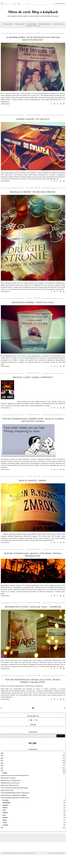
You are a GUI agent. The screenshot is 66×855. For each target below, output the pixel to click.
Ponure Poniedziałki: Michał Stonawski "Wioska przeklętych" (33, 554)
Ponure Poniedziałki (44, 24)
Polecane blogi (58, 24)
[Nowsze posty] (1, 708)
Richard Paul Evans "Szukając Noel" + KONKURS (33, 606)
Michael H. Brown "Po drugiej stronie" (33, 192)
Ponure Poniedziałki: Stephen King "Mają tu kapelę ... (15, 788)
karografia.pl (60, 853)
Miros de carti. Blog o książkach (33, 11)
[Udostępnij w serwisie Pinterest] (63, 104)
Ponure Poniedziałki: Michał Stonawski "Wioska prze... (15, 792)
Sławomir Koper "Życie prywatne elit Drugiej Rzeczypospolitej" (33, 38)
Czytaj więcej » (5, 103)
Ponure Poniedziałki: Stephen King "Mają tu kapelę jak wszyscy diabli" (33, 419)
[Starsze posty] (64, 708)
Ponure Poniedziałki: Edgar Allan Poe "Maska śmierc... (15, 797)
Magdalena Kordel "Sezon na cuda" (33, 302)
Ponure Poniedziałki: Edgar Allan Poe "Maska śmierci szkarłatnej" (33, 680)
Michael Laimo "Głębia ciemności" (33, 377)
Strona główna (8, 24)
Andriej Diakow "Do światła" (33, 119)
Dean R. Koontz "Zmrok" (33, 480)
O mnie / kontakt (20, 24)
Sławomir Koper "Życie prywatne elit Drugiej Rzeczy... (15, 775)
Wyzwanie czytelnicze (33, 25)
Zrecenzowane (31, 24)
